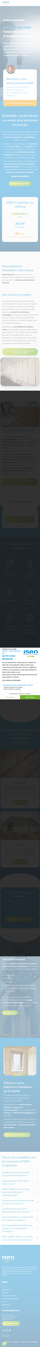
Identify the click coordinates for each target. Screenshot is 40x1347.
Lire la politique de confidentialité (11, 680)
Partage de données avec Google (13, 687)
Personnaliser (10, 697)
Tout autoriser (30, 697)
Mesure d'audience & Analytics (12, 689)
